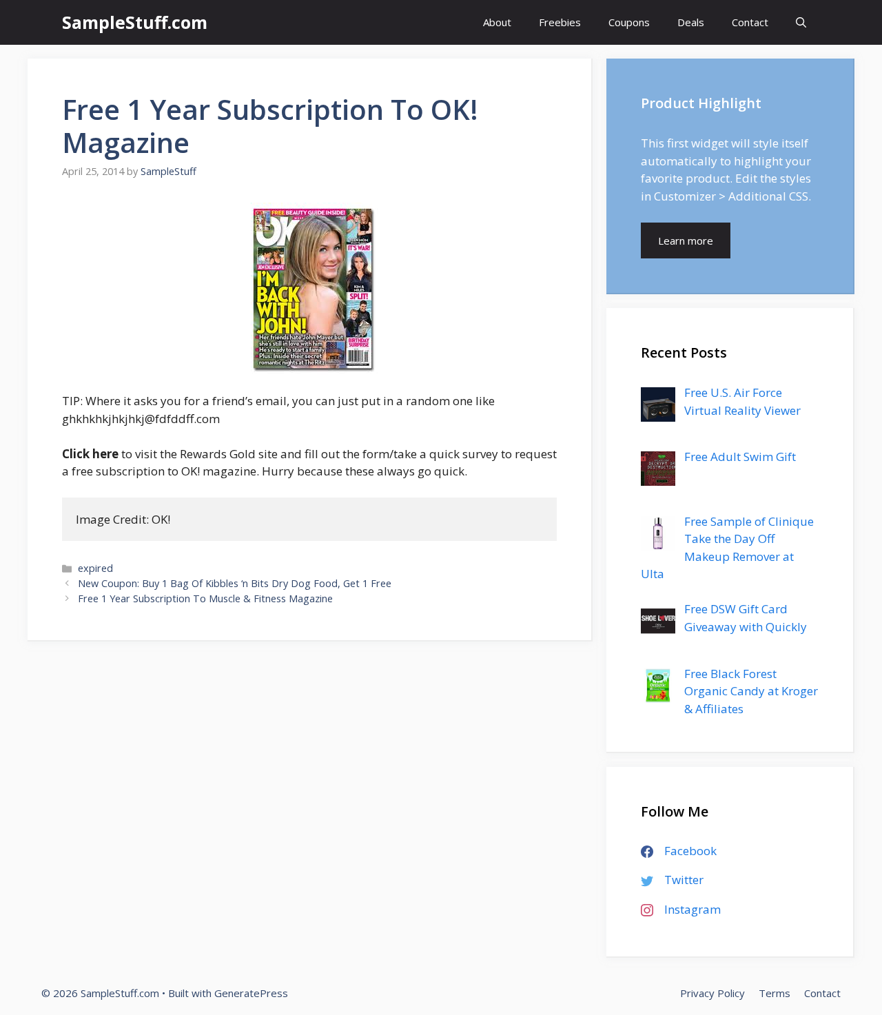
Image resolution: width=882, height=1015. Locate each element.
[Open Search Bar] (801, 22)
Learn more (685, 240)
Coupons (629, 22)
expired (95, 568)
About (497, 22)
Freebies (560, 22)
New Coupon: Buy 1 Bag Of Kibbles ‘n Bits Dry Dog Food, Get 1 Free (234, 583)
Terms (774, 993)
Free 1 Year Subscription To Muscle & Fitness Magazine (205, 598)
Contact (750, 22)
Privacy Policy (712, 993)
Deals (690, 22)
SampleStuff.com (134, 22)
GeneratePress (251, 993)
